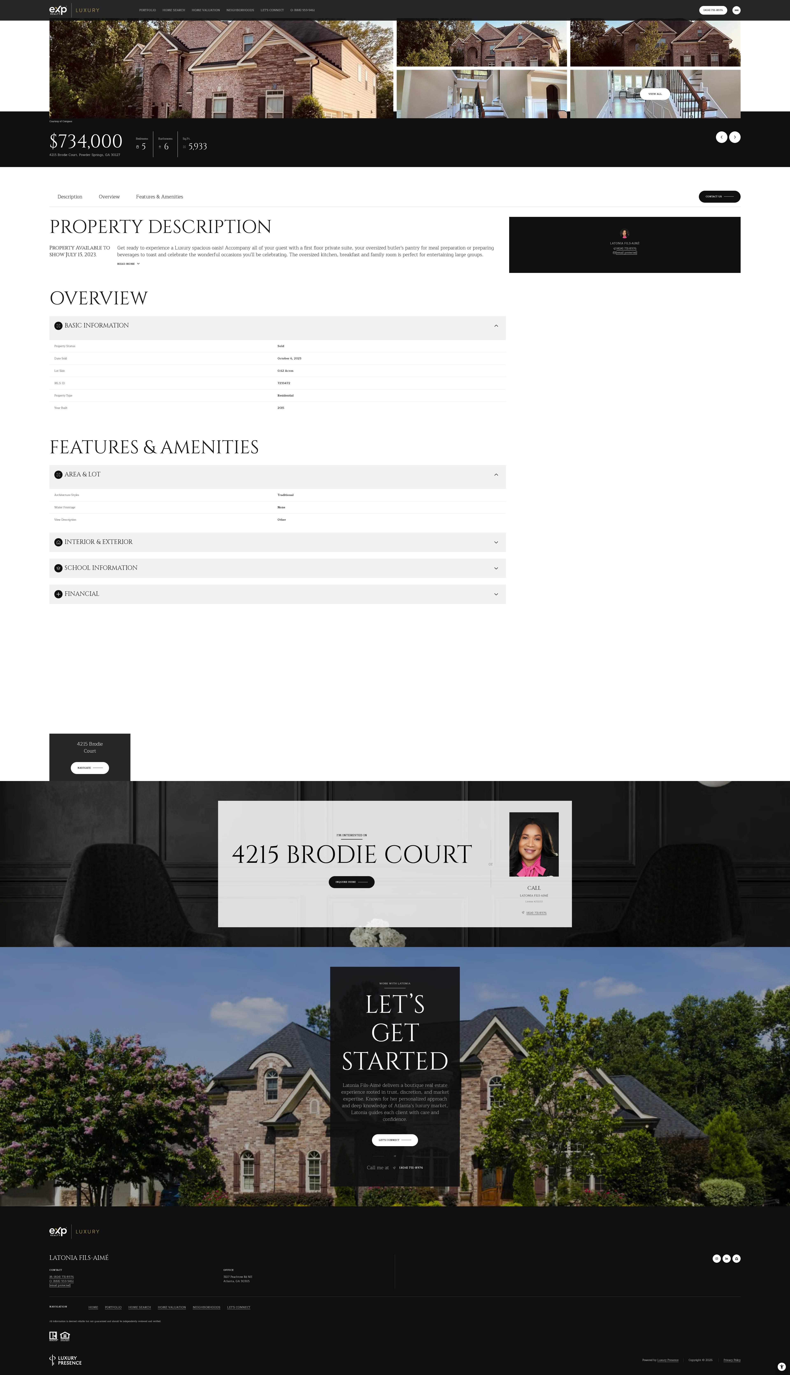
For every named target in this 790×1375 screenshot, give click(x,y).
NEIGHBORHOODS (206, 1307)
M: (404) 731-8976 (61, 1277)
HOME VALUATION (172, 1307)
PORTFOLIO (113, 1307)
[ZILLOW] (736, 1259)
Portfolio (147, 10)
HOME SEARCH (139, 1307)
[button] (720, 197)
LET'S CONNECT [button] (238, 1307)
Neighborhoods (240, 10)
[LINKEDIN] (727, 1259)
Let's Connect (272, 10)
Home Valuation (206, 10)
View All (655, 94)
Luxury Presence (667, 1360)
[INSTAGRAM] (717, 1259)
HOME (93, 1307)
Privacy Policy (732, 1360)
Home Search (174, 10)
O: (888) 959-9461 (302, 10)
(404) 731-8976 (713, 10)
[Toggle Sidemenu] (736, 10)
